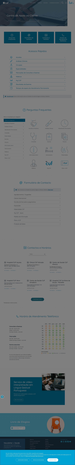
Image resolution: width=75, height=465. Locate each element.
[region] (37, 457)
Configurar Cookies (23, 460)
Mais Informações (39, 456)
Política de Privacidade (30, 456)
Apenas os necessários (38, 460)
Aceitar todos (52, 460)
